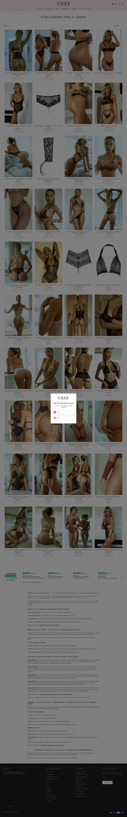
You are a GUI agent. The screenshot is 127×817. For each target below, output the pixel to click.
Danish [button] (58, 412)
